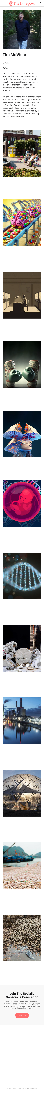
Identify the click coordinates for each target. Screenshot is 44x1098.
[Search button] (40, 3)
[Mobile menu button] (5, 3)
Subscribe (22, 1015)
